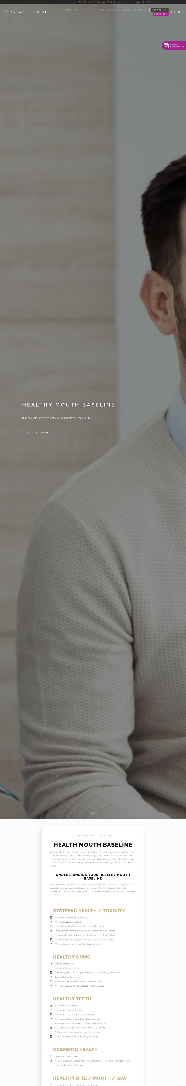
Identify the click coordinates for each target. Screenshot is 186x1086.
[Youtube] (179, 12)
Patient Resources (108, 10)
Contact (126, 10)
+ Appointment (140, 10)
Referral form (160, 10)
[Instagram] (175, 12)
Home (68, 10)
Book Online (161, 14)
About (76, 10)
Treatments (89, 10)
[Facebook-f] (171, 12)
